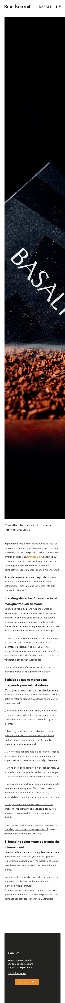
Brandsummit (34, 556)
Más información (17, 973)
